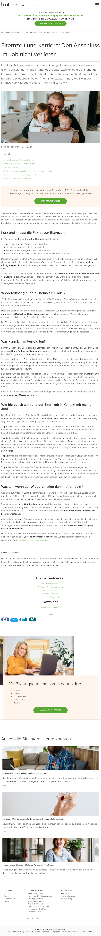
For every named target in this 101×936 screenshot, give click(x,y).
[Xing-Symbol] (33, 918)
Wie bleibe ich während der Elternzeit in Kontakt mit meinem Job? (27, 171)
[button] (97, 4)
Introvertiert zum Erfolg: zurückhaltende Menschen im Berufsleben (28, 865)
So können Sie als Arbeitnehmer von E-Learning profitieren (25, 773)
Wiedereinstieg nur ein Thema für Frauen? (19, 164)
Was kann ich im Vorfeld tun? (14, 167)
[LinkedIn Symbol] (38, 918)
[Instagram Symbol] (18, 917)
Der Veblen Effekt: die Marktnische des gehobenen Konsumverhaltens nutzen (32, 819)
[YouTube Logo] (28, 918)
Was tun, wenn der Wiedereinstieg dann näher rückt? (23, 175)
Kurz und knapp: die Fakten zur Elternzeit (18, 160)
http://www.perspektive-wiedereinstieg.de (35, 540)
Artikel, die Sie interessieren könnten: (17, 179)
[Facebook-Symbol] (23, 918)
